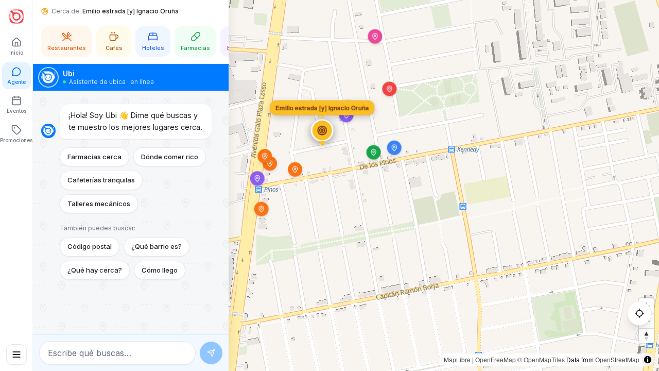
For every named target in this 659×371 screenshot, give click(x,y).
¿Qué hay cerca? (94, 270)
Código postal (89, 246)
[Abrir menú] (16, 354)
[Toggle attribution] (647, 359)
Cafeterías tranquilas (101, 180)
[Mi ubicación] (639, 313)
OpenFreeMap (495, 359)
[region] (329, 185)
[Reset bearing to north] (646, 335)
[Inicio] (16, 16)
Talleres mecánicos (98, 203)
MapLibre (457, 359)
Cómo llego (160, 270)
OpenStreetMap (617, 359)
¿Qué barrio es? (156, 246)
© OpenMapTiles (541, 359)
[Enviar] (211, 353)
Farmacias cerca (94, 157)
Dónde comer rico (169, 157)
